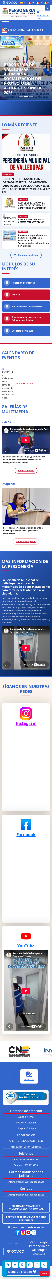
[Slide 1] (21, 96)
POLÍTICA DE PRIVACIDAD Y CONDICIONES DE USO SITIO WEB (26, 1208)
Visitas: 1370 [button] (39, 1253)
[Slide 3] (31, 96)
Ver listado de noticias (26, 255)
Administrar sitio (43, 17)
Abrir (44, 1273)
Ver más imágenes (26, 541)
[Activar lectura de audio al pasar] (15, 1265)
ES (23, 2)
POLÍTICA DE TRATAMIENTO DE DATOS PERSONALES (26, 1219)
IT (47, 2)
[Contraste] (37, 1265)
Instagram (26, 723)
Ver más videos (26, 470)
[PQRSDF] (22, 1265)
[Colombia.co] (14, 1244)
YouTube (26, 946)
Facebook (26, 834)
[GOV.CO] (14, 1251)
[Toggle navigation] (5, 24)
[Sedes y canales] (30, 1265)
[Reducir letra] (44, 1265)
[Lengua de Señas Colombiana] (8, 1265)
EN (31, 2)
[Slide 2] (26, 96)
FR (39, 2)
